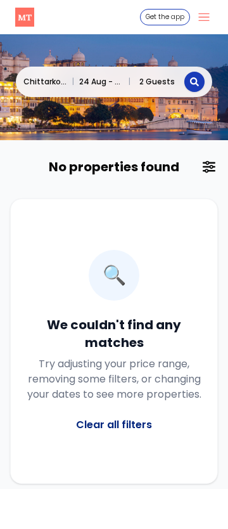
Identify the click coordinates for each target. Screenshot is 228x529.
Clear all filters (114, 424)
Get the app (165, 17)
